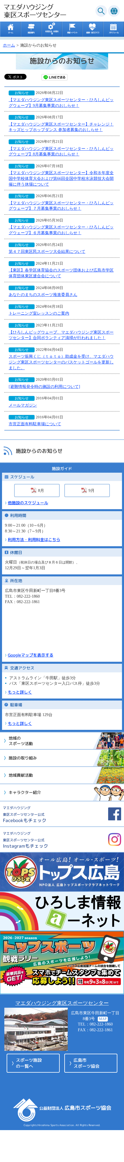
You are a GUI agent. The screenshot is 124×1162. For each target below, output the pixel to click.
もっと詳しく (20, 692)
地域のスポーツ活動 (21, 741)
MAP (103, 1019)
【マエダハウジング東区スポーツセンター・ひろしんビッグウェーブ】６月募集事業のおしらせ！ (61, 230)
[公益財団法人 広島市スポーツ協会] (75, 1118)
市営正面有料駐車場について (35, 424)
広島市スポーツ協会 (86, 1063)
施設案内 (31, 32)
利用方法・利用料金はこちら (34, 539)
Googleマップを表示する (30, 655)
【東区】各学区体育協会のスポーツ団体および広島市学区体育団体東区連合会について (61, 273)
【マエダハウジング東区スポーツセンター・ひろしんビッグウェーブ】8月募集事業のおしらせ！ (61, 152)
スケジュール (114, 32)
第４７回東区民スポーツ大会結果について (47, 251)
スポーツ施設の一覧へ (29, 1063)
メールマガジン (23, 405)
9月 (92, 490)
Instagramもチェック (25, 840)
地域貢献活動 (21, 775)
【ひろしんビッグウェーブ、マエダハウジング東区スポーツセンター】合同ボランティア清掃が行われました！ (61, 335)
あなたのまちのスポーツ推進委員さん (43, 295)
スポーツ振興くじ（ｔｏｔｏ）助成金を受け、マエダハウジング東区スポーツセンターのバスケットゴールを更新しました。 (61, 362)
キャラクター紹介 (25, 792)
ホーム (10, 32)
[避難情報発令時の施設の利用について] (44, 386)
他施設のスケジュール (28, 502)
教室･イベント (72, 32)
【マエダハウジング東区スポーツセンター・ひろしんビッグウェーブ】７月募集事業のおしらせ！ (61, 206)
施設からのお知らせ (39, 451)
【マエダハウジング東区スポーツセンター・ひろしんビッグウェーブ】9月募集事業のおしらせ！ (61, 103)
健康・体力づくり (93, 32)
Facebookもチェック (24, 814)
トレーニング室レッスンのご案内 (39, 313)
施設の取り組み (23, 758)
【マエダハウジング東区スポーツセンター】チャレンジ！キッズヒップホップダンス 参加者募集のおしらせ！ (61, 127)
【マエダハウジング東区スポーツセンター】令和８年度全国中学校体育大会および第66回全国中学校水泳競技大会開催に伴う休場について (61, 178)
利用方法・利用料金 (51, 32)
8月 (41, 490)
